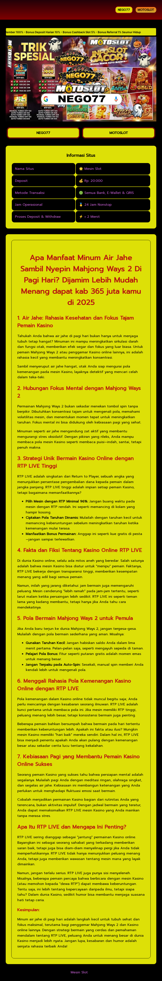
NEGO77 (124, 10)
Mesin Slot (79, 972)
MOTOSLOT (146, 10)
